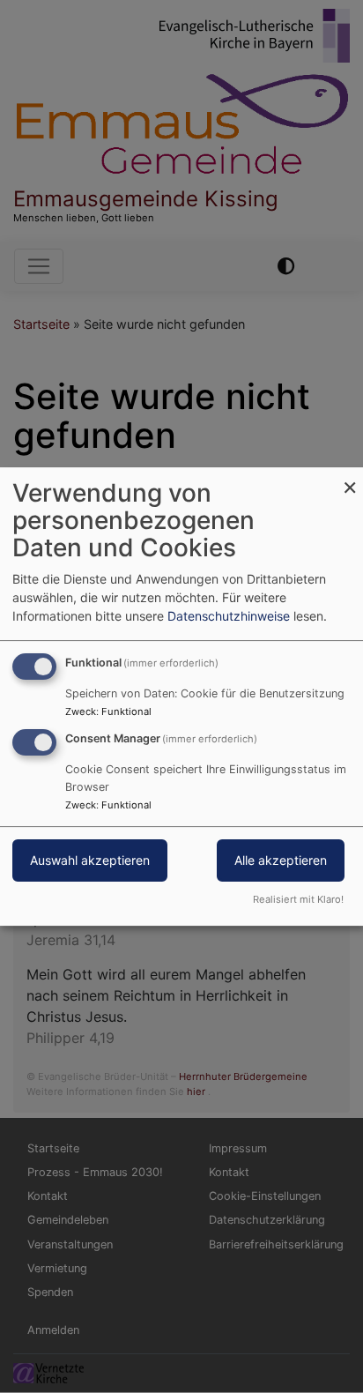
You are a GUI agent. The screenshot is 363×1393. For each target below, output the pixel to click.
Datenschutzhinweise (228, 615)
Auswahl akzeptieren (90, 860)
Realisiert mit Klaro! (298, 899)
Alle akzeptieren (280, 860)
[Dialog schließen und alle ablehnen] (350, 478)
